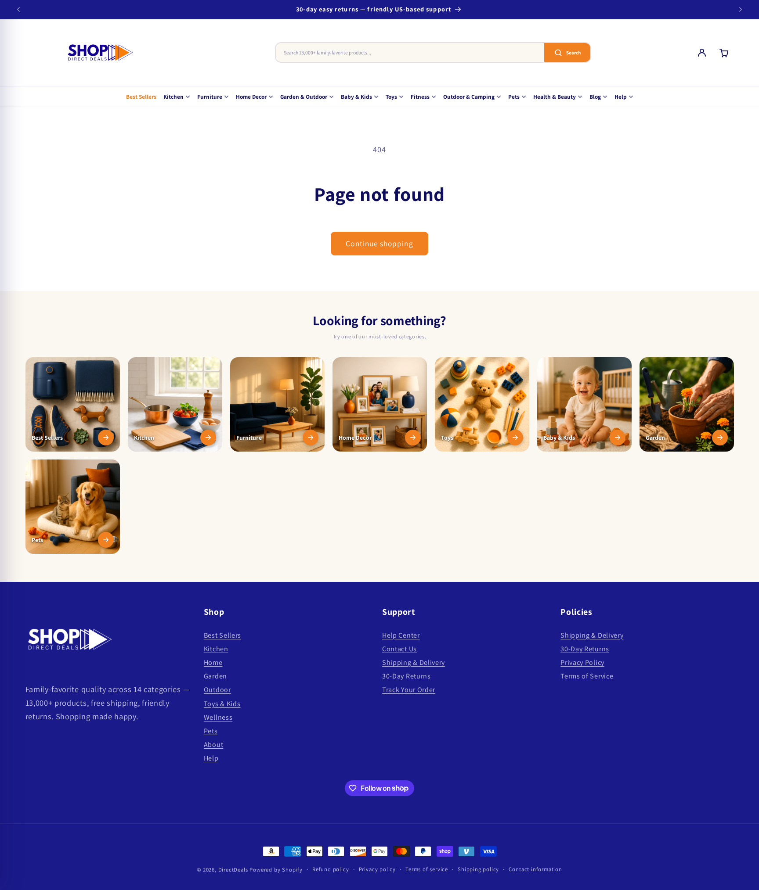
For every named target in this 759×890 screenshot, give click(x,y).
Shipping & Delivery (413, 662)
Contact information (535, 869)
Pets (514, 96)
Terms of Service (586, 676)
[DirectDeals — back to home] (100, 52)
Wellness (218, 717)
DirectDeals (233, 869)
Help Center (401, 635)
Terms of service (426, 869)
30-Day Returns (406, 676)
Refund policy (330, 869)
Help (620, 96)
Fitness (420, 96)
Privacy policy (377, 869)
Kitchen (173, 96)
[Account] (702, 53)
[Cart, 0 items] (724, 53)
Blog (595, 96)
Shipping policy (478, 869)
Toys (391, 96)
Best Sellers (141, 96)
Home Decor (251, 96)
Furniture (209, 96)
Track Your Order (408, 690)
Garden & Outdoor (303, 96)
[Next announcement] (740, 9)
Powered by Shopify (276, 869)
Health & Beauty (554, 96)
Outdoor (217, 690)
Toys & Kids (222, 703)
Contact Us (399, 648)
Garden (215, 676)
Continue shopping (379, 243)
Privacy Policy (582, 662)
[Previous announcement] (18, 9)
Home (213, 662)
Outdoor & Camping (469, 96)
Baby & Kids (356, 96)
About (213, 745)
